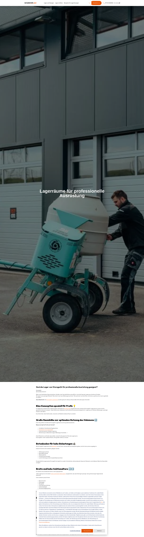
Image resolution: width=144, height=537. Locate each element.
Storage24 (38, 390)
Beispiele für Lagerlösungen (71, 3)
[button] (96, 3)
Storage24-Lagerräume (52, 399)
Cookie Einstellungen (75, 530)
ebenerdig (54, 446)
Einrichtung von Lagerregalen (46, 429)
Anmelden (116, 3)
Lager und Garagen (49, 3)
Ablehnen (99, 530)
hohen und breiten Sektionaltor (58, 473)
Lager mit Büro (59, 3)
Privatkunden (67, 408)
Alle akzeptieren (87, 530)
